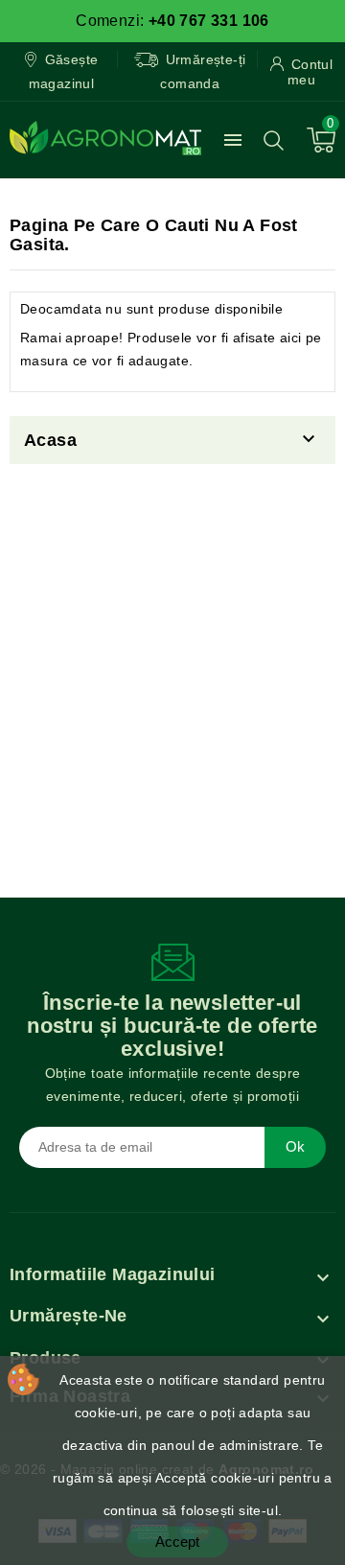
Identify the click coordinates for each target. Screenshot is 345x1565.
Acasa (50, 440)
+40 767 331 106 (209, 20)
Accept (177, 1541)
